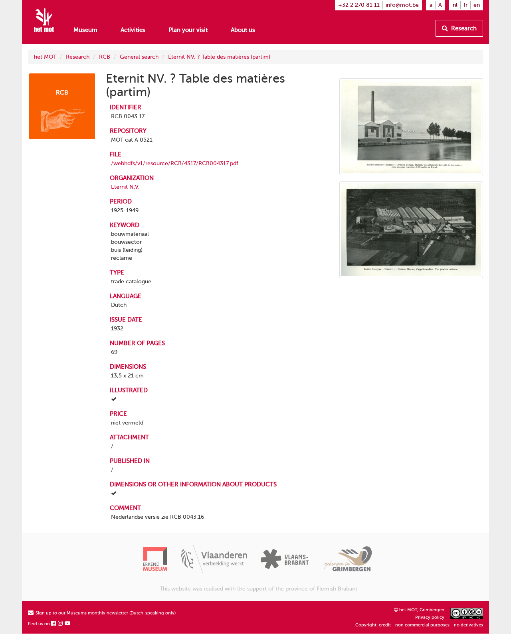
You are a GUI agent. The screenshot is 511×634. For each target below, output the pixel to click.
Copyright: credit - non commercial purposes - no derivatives (419, 625)
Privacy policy (429, 617)
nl (455, 5)
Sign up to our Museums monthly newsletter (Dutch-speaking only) (105, 613)
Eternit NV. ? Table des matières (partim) (219, 57)
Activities (133, 30)
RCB (104, 57)
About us (243, 30)
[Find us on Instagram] (60, 623)
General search (139, 57)
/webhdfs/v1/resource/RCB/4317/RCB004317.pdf (174, 163)
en (476, 5)
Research (463, 28)
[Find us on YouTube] (68, 623)
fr (465, 5)
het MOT (45, 57)
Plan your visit (188, 30)
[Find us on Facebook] (54, 623)
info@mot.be (402, 5)
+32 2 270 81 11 (359, 5)
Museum (85, 30)
